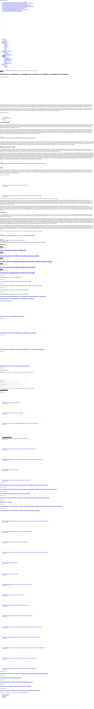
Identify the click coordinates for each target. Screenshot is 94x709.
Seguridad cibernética (8, 62)
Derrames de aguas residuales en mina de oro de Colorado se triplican (15, 686)
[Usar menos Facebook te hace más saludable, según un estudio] (8, 593)
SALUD (3, 70)
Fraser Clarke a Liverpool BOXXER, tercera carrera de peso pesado (15, 493)
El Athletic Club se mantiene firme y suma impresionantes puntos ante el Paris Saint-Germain (18, 6)
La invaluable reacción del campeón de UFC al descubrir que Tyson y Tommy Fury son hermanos (19, 658)
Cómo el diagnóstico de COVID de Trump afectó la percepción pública (19, 256)
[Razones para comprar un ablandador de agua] (8, 572)
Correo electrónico (3, 384)
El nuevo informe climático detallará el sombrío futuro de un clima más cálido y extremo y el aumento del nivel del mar (22, 459)
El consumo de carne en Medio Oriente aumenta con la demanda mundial (14, 185)
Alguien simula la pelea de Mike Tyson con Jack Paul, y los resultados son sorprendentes (17, 615)
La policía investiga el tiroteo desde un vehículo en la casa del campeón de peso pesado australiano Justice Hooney (21, 626)
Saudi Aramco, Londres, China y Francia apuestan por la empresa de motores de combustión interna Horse (24, 673)
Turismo (5, 66)
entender (18, 240)
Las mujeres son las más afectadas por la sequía (10, 677)
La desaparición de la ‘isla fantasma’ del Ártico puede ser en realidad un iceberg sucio (16, 584)
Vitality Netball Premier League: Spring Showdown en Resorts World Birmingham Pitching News (19, 448)
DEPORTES (4, 43)
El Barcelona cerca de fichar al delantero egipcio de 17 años (12, 11)
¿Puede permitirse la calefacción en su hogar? (10, 469)
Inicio (1, 70)
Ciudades (6, 65)
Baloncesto (6, 45)
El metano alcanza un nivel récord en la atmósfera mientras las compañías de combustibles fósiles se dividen (24, 485)
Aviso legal (4, 696)
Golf (5, 48)
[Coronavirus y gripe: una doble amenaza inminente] (8, 401)
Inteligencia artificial (7, 60)
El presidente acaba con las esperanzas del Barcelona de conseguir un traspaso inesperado (17, 3)
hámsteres (22, 240)
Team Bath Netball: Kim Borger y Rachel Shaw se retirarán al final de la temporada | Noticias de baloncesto (20, 637)
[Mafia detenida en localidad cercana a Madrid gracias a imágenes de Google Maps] (8, 479)
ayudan (4, 240)
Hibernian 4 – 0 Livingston (6, 502)
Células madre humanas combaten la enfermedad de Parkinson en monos (16, 682)
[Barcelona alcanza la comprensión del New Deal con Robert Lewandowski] (8, 540)
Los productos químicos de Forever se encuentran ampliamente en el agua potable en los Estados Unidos (20, 423)
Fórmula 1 (6, 47)
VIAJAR (3, 64)
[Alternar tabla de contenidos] (1, 115)
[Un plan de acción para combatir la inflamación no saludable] (8, 411)
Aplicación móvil (7, 54)
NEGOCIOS (4, 52)
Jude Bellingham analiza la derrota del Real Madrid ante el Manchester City (15, 9)
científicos (11, 240)
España (5, 40)
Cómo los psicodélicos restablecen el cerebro (10, 562)
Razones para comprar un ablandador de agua (10, 573)
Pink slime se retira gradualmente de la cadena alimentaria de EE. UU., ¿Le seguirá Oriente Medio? (22, 349)
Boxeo (5, 46)
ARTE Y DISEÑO (5, 42)
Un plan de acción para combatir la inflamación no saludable (12, 412)
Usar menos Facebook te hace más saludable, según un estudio (13, 594)
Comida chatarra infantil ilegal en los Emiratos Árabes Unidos (17, 272)
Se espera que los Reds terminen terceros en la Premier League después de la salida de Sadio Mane (19, 668)
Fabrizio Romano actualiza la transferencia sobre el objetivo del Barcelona (15, 2)
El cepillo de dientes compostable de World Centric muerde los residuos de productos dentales (26, 261)
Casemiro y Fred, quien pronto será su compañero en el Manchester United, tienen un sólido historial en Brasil (24, 497)
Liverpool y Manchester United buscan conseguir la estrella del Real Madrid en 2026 (16, 5)
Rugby (5, 50)
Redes (5, 61)
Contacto (3, 697)
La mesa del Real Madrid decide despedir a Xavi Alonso (12, 10)
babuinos (7, 240)
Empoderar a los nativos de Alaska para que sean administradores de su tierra (15, 438)
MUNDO (4, 41)
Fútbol (5, 44)
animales (1, 240)
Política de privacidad (6, 694)
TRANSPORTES (5, 63)
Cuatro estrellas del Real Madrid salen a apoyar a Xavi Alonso (13, 8)
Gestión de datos (7, 59)
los (24, 240)
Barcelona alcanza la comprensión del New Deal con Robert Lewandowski (15, 541)
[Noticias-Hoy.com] (32, 26)
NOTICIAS (4, 39)
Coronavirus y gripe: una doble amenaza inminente (11, 402)
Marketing (6, 53)
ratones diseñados (5, 117)
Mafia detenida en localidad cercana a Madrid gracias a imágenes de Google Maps (16, 480)
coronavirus (15, 240)
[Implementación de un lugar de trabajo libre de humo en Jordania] (10, 363)
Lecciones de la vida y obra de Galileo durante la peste (12, 316)
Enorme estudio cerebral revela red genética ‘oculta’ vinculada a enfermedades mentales (17, 531)
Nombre (1, 382)
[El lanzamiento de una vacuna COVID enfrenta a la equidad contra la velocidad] (10, 330)
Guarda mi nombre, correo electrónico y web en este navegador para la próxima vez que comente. (18, 388)
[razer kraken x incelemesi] (47, 705)
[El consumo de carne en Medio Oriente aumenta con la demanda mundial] (8, 184)
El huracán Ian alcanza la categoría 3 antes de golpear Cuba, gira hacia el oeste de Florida (20, 690)
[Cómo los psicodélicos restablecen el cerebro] (8, 561)
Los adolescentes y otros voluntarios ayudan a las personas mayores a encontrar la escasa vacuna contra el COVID (21, 195)
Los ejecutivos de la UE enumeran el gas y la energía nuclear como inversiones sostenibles (20, 510)
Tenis (5, 49)
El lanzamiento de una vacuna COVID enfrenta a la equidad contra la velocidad (18, 332)
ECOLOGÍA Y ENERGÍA (7, 51)
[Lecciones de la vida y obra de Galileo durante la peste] (10, 314)
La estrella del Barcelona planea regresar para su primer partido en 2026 (14, 4)
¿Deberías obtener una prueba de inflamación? (13, 250)
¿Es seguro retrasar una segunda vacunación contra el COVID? (17, 267)
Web (1, 386)
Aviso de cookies (5, 695)
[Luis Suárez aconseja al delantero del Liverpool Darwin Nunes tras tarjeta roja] (8, 604)
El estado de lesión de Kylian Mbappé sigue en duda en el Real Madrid (14, 7)
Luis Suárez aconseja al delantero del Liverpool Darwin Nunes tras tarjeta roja (15, 605)
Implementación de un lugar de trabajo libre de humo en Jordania (15, 365)
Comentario (2, 380)
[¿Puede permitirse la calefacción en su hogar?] (8, 468)
